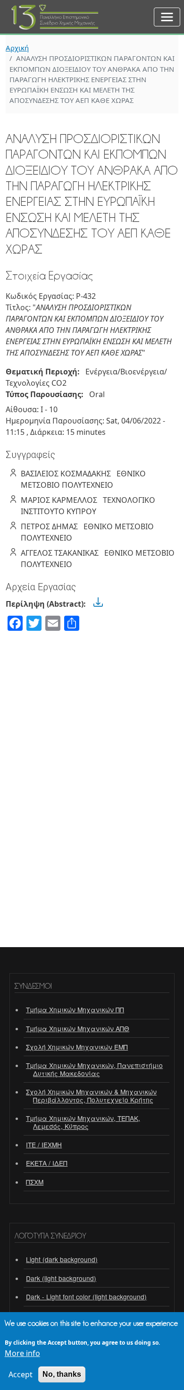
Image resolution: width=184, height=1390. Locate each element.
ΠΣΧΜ (34, 1182)
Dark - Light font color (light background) (86, 1296)
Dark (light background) (61, 1278)
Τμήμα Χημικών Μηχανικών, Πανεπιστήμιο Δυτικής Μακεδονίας (94, 1068)
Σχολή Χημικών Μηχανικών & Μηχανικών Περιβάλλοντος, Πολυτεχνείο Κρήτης (91, 1095)
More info (22, 1353)
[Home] (55, 10)
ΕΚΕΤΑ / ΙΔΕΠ (46, 1163)
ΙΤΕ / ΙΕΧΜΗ (44, 1144)
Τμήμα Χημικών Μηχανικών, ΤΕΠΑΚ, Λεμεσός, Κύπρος (83, 1121)
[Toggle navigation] (167, 17)
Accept (20, 1374)
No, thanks (61, 1374)
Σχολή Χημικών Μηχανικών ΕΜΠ (77, 1046)
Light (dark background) (62, 1259)
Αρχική (17, 47)
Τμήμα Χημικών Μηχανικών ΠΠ (75, 1009)
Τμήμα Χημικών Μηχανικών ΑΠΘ (77, 1028)
